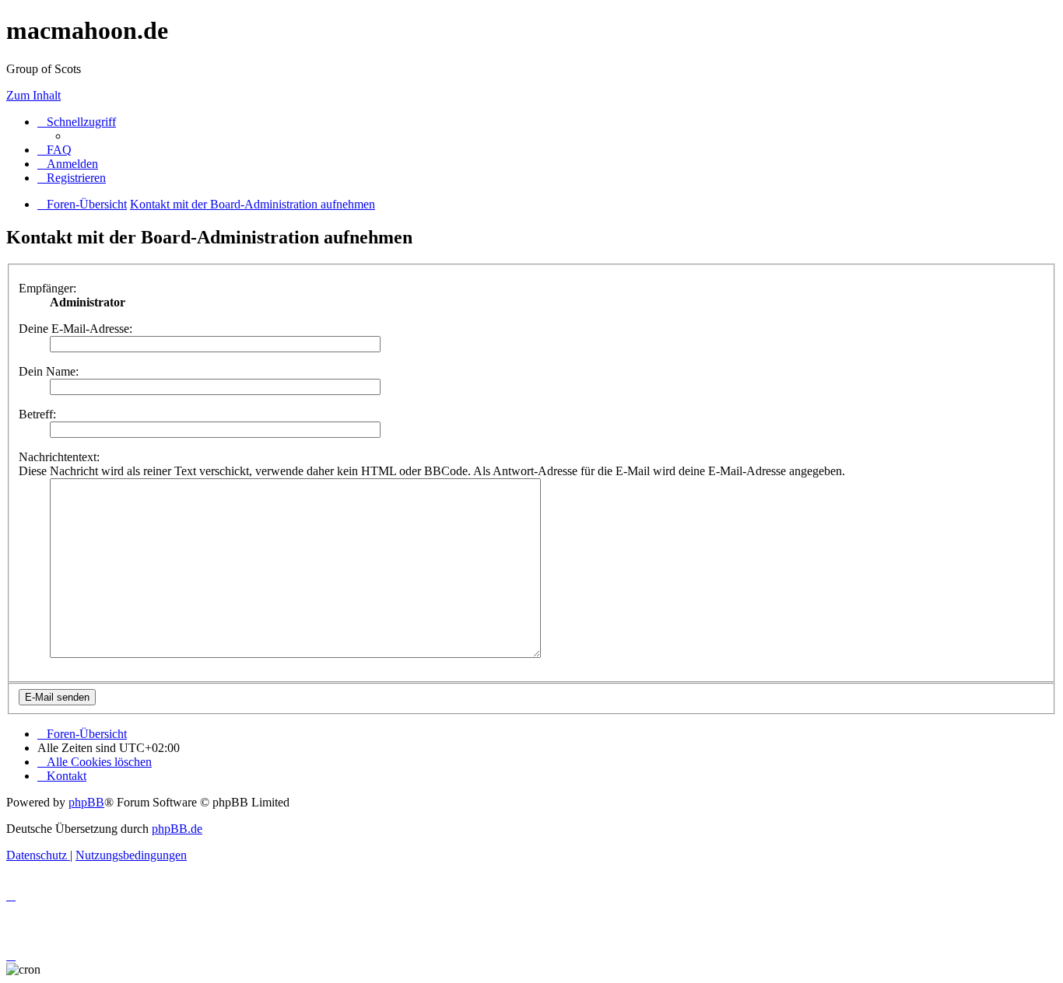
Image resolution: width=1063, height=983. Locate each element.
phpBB (86, 802)
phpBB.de (177, 828)
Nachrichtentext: (59, 457)
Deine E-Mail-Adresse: (75, 328)
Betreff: (37, 414)
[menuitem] (54, 149)
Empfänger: (47, 288)
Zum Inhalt (33, 95)
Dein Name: (49, 371)
